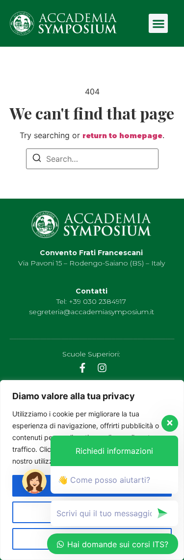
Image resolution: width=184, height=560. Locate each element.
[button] (158, 23)
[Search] (37, 159)
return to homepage (122, 135)
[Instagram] (102, 368)
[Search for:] (92, 158)
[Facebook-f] (82, 368)
